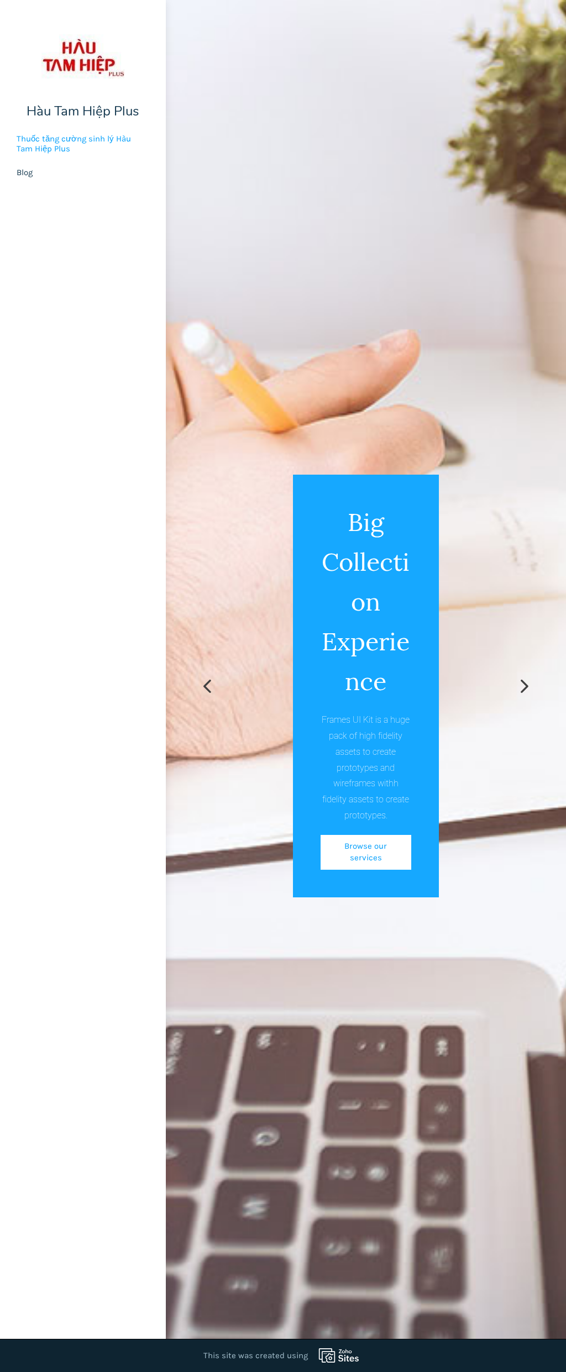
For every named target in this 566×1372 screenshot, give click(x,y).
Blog (25, 172)
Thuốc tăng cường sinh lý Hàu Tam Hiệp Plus (74, 144)
